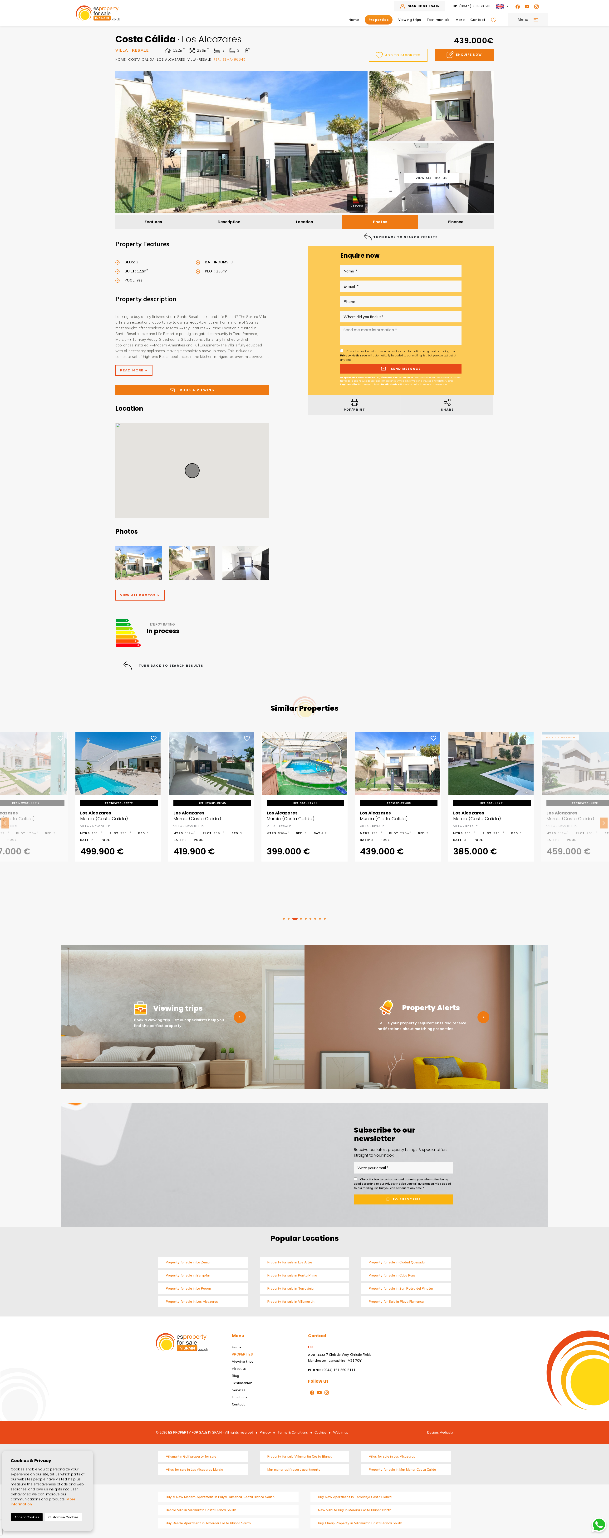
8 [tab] (320, 919)
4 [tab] (301, 919)
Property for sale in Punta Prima (292, 1275)
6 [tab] (310, 919)
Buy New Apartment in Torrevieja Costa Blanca (355, 1497)
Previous (5, 823)
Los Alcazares (170, 59)
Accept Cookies (27, 1517)
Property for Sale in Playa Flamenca (396, 1301)
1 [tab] (284, 919)
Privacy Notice (351, 355)
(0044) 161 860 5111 (471, 6)
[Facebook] (517, 6)
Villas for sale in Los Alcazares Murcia (194, 1469)
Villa (191, 59)
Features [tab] (153, 222)
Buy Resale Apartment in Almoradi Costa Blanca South (208, 1523)
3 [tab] (295, 919)
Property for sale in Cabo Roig (392, 1275)
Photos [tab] (380, 222)
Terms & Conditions (292, 1432)
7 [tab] (315, 919)
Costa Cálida (141, 59)
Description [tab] (229, 222)
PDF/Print (354, 409)
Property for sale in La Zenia (188, 1262)
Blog (235, 1376)
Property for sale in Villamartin (290, 1301)
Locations (239, 1397)
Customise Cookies (63, 1517)
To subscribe (406, 1199)
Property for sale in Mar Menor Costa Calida (402, 1469)
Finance (455, 222)
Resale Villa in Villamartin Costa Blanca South (201, 1510)
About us (239, 1368)
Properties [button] (378, 19)
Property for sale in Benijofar (188, 1275)
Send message (405, 368)
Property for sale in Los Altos (290, 1262)
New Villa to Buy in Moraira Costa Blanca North (354, 1510)
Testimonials (438, 19)
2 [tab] (289, 919)
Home (354, 19)
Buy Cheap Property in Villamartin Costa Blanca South (360, 1523)
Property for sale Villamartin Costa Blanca (299, 1456)
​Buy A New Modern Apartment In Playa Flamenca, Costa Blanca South (220, 1497)
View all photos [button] (138, 595)
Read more (132, 370)
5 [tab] (306, 919)
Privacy (265, 1432)
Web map (341, 1432)
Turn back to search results (170, 665)
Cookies (320, 1432)
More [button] (460, 19)
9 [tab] (325, 919)
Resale (204, 59)
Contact (477, 19)
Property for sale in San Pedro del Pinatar (401, 1288)
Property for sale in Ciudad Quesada (397, 1262)
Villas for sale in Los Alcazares (392, 1456)
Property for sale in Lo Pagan (188, 1288)
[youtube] (526, 6)
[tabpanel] (304, 800)
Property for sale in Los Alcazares (192, 1301)
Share (447, 409)
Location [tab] (304, 222)
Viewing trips (409, 19)
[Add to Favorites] (60, 738)
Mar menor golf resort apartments (293, 1469)
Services (238, 1390)
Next (604, 823)
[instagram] (535, 6)
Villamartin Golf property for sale (191, 1456)
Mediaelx (446, 1432)
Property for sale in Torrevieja (290, 1288)
